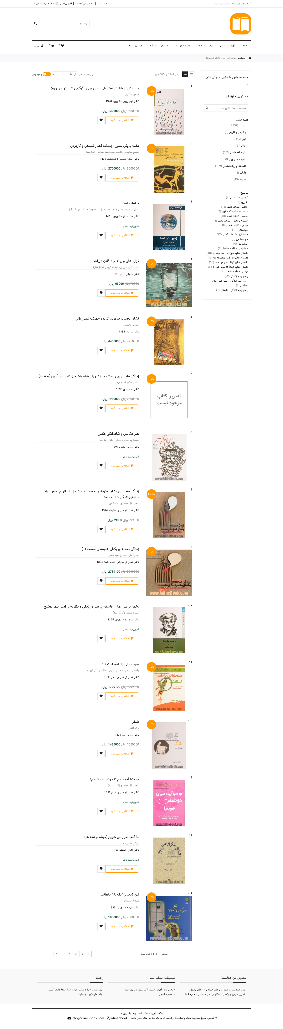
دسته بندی (184, 46)
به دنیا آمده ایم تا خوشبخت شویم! (114, 779)
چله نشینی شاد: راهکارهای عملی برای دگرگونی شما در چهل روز (95, 88)
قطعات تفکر (130, 203)
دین (241, 139)
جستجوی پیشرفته (159, 46)
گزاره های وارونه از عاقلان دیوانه (116, 261)
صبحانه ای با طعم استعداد (120, 664)
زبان (241, 145)
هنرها (240, 179)
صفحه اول (157, 1013)
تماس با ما (37, 3)
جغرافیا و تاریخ (235, 132)
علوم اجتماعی (234, 152)
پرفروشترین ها (205, 46)
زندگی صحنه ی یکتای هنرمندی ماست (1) (110, 549)
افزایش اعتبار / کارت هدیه (58, 3)
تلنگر (135, 722)
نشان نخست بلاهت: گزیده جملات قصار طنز (107, 318)
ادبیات (237, 125)
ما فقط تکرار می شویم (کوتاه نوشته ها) (111, 837)
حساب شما (102, 3)
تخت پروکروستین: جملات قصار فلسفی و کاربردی (104, 146)
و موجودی (37, 74)
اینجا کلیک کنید (57, 989)
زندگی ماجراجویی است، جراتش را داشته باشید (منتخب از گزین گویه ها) (89, 376)
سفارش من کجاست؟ (84, 3)
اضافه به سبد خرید (120, 120)
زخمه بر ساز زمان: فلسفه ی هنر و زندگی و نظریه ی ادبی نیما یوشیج (91, 606)
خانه (245, 46)
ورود (36, 46)
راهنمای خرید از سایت (90, 994)
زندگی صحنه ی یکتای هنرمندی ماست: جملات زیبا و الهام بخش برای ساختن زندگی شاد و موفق (91, 494)
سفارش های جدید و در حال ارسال (209, 989)
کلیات (240, 172)
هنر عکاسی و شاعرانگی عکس (118, 434)
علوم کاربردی (235, 159)
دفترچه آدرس (165, 994)
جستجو (242, 58)
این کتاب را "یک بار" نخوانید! (119, 894)
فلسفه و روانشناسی (230, 166)
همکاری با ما (135, 46)
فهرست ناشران (227, 46)
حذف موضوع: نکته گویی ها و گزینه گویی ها (226, 80)
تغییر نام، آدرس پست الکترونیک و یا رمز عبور (148, 989)
